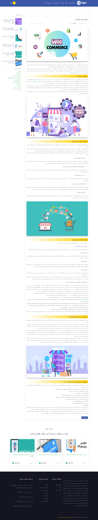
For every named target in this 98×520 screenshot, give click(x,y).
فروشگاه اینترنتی (16, 81)
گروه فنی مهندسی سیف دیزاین (66, 517)
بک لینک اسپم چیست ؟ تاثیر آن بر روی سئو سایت (49, 454)
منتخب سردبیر (17, 87)
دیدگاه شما (84, 417)
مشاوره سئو (45, 501)
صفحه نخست (72, 2)
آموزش (18, 71)
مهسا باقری (17, 463)
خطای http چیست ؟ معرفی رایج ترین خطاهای (76, 454)
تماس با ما (58, 490)
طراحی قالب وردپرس (83, 299)
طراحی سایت (56, 2)
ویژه (19, 89)
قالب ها (18, 83)
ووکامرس (34, 81)
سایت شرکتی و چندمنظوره (14, 77)
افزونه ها (18, 73)
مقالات (62, 2)
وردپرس (76, 68)
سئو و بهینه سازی (48, 2)
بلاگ (66, 2)
